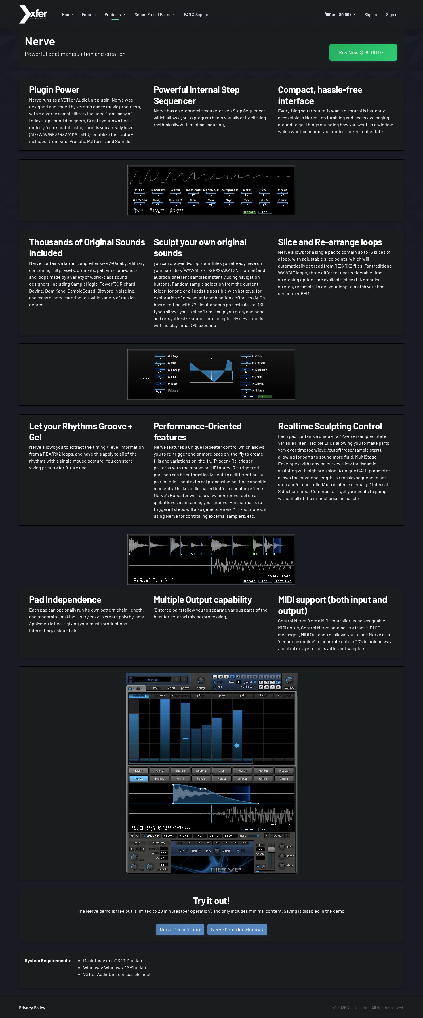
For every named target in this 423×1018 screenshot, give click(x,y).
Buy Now (363, 52)
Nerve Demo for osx (180, 929)
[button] (340, 14)
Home (67, 14)
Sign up (393, 14)
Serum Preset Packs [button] (152, 14)
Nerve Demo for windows (237, 929)
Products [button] (113, 14)
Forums (89, 14)
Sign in (371, 14)
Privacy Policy (32, 1007)
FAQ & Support (197, 14)
